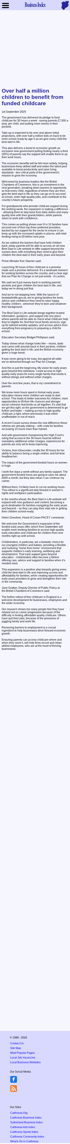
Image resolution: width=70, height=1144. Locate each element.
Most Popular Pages (22, 1052)
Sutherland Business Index (26, 1122)
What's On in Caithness (24, 1141)
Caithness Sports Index (24, 1131)
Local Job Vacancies (22, 1057)
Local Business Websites (25, 1062)
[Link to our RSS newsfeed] (13, 1088)
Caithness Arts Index (22, 1127)
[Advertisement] (35, 49)
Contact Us (17, 1043)
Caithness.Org (19, 1112)
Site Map (15, 1048)
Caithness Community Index (27, 1136)
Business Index (35, 4)
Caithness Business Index (26, 1117)
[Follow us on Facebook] (13, 1081)
